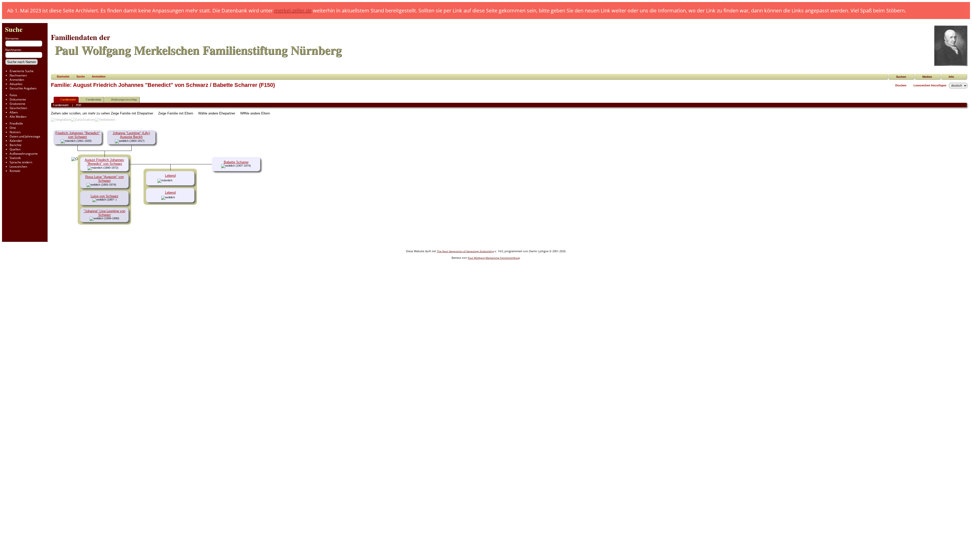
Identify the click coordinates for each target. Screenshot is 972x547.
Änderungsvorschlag (124, 99)
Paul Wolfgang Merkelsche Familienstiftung (494, 258)
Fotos (13, 95)
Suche (14, 29)
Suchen (901, 76)
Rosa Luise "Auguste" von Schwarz (104, 179)
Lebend (170, 176)
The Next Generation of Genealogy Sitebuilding (465, 251)
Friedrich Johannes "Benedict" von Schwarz (77, 135)
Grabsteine (17, 104)
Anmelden (17, 79)
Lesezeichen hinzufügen (930, 85)
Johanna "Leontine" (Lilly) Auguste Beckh (131, 135)
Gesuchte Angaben (23, 88)
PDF (79, 105)
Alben (14, 112)
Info (951, 76)
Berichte (16, 145)
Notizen (15, 132)
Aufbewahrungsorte (24, 153)
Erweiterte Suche (22, 71)
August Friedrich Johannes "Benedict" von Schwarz (104, 162)
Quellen (15, 149)
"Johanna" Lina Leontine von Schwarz (104, 213)
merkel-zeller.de (293, 10)
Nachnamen (18, 75)
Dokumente (18, 99)
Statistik (15, 158)
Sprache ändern (21, 162)
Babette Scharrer (236, 162)
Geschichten (18, 108)
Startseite (63, 76)
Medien (927, 76)
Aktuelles (16, 84)
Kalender (16, 141)
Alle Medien (18, 116)
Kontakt (15, 171)
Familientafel (68, 99)
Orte (13, 128)
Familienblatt (93, 99)
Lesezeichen (18, 166)
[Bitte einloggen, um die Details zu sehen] (175, 180)
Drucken (900, 85)
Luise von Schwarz (104, 196)
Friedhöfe (16, 123)
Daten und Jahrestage (25, 136)
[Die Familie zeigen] (120, 184)
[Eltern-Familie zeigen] (94, 141)
